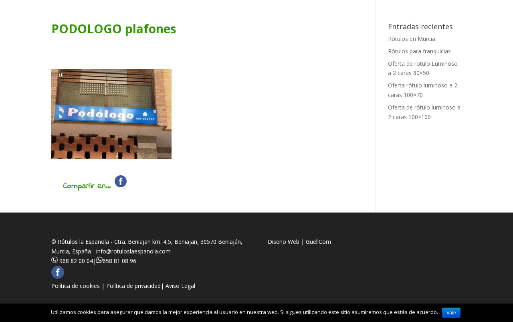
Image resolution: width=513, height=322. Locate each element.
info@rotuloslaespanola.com (133, 251)
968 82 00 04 (76, 261)
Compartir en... (87, 186)
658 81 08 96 (119, 261)
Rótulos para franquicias (419, 51)
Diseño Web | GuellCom (299, 241)
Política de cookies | (78, 286)
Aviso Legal (180, 286)
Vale (451, 313)
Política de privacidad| (136, 286)
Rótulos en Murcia (411, 39)
